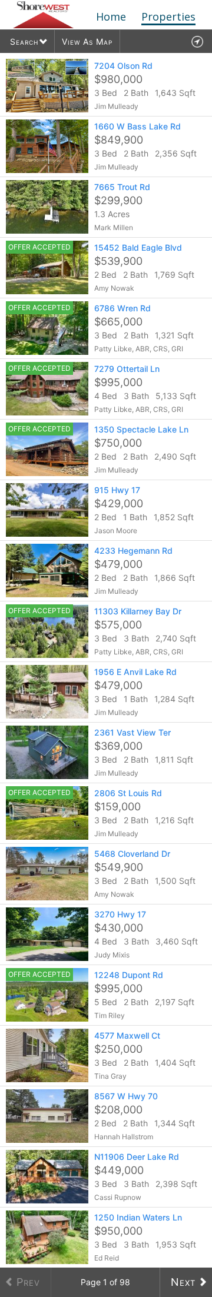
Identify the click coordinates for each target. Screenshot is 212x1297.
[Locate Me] (197, 41)
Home (111, 16)
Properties (168, 16)
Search (24, 41)
